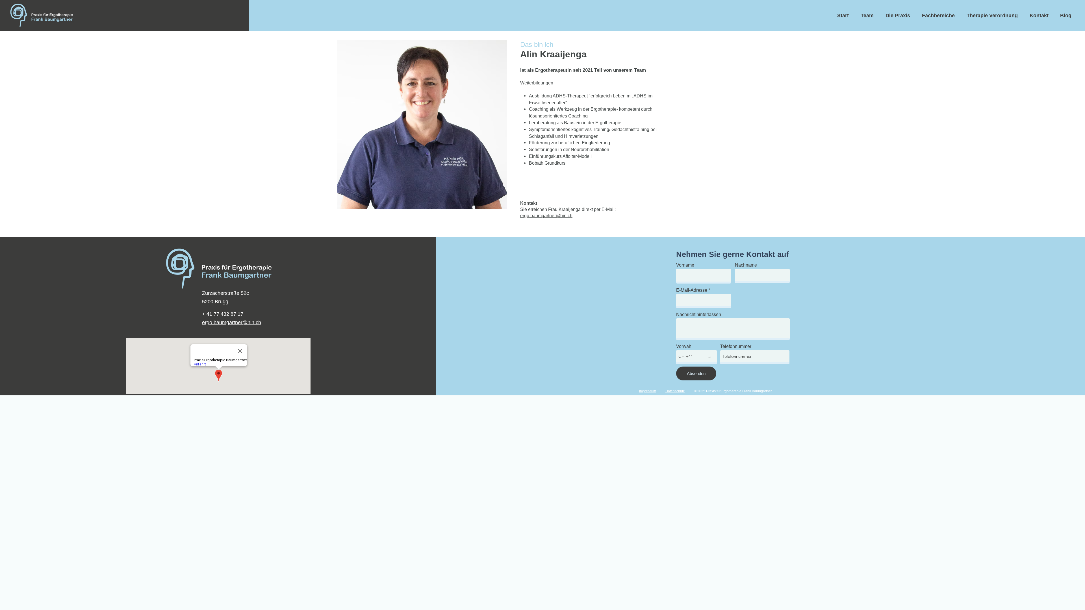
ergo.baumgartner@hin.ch (546, 215)
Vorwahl (684, 346)
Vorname (685, 265)
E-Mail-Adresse (691, 290)
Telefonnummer (735, 346)
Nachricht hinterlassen (698, 314)
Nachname (746, 265)
